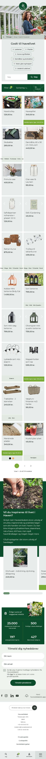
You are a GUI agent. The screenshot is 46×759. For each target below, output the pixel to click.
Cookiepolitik (23, 740)
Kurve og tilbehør (23, 54)
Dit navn (8, 656)
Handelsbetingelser (23, 744)
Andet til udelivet (23, 68)
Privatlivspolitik (23, 737)
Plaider (30, 49)
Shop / (16, 37)
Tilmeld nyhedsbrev (23, 683)
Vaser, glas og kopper (24, 64)
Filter (8, 87)
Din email (8, 664)
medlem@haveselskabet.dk (23, 727)
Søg (35, 77)
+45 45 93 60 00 (23, 724)
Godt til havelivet (24, 37)
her (11, 674)
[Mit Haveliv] (29, 754)
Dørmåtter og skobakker (24, 59)
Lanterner (18, 49)
